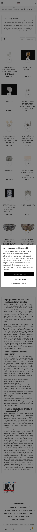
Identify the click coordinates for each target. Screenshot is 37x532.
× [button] (33, 247)
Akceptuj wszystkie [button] (19, 274)
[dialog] (18, 266)
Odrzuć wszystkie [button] (19, 279)
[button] (18, 283)
